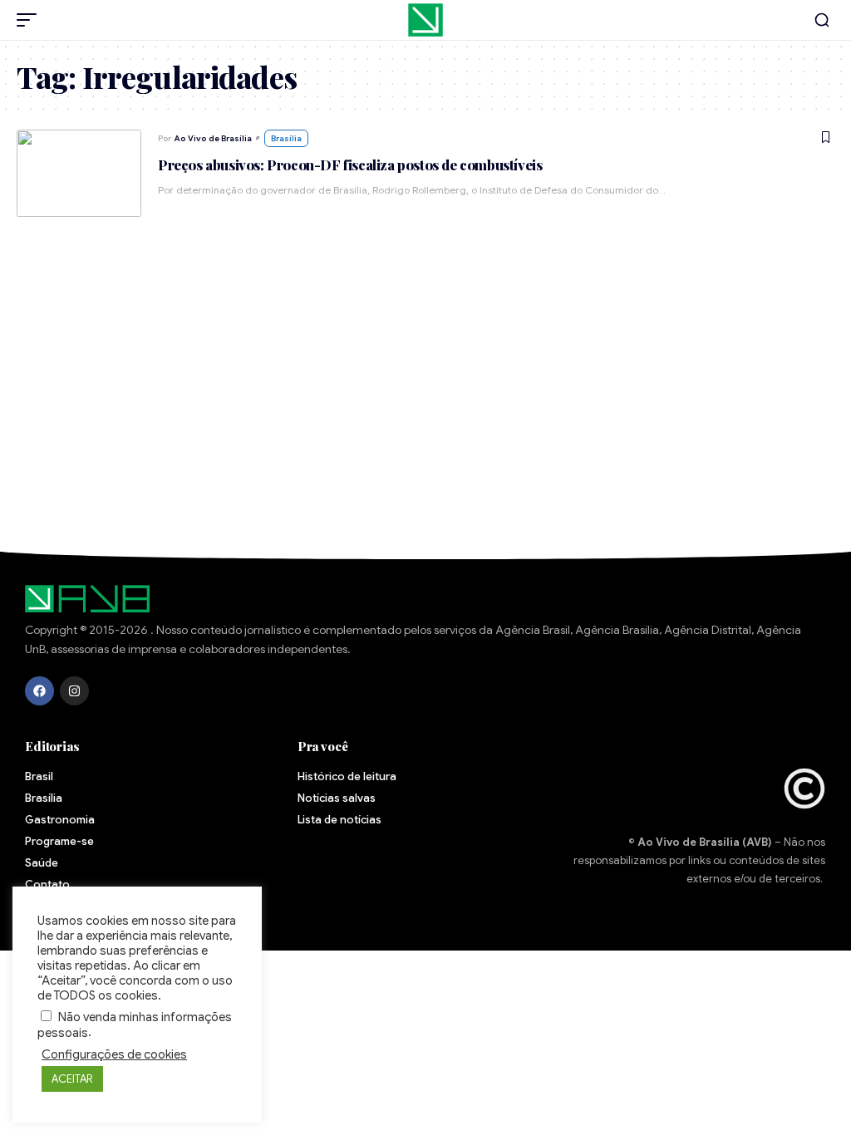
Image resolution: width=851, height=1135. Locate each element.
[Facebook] (39, 690)
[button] (31, 20)
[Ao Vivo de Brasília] (425, 20)
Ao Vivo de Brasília (213, 138)
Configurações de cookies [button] (114, 1054)
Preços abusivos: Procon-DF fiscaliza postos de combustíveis (350, 164)
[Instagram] (74, 690)
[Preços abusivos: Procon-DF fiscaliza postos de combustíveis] (79, 173)
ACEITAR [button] (72, 1079)
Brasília (286, 138)
